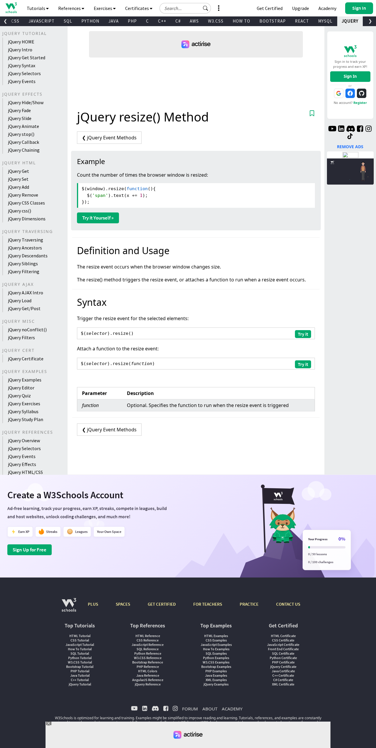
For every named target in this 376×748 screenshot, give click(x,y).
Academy (327, 8)
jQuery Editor (21, 388)
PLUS (93, 604)
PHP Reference (148, 666)
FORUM (190, 709)
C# (178, 21)
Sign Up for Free (29, 549)
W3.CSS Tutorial (80, 662)
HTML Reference (147, 636)
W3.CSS (216, 21)
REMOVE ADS (350, 146)
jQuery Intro (20, 50)
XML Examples (216, 680)
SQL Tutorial (79, 653)
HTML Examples (216, 636)
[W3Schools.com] (69, 608)
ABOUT (209, 709)
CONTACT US (288, 604)
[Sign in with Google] (338, 93)
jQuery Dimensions (27, 219)
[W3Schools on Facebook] (360, 129)
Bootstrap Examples (216, 666)
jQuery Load (19, 300)
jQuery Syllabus (23, 411)
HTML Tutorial (79, 636)
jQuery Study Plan (25, 419)
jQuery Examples (24, 380)
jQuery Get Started (26, 57)
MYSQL (325, 21)
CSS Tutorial (79, 640)
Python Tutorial (80, 658)
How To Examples (216, 649)
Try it (303, 334)
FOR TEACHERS (207, 604)
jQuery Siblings (23, 263)
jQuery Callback (23, 142)
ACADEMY (232, 709)
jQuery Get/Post (24, 308)
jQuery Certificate (25, 359)
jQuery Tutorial (80, 684)
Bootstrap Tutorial (79, 666)
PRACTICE (249, 604)
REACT (302, 21)
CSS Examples (216, 640)
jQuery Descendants (28, 256)
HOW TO (241, 21)
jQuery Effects (22, 464)
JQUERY (350, 21)
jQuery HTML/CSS (25, 472)
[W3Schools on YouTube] (332, 129)
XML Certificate (283, 684)
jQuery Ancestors (25, 248)
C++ (162, 21)
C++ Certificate (283, 675)
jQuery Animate (23, 126)
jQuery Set (18, 179)
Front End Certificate (283, 649)
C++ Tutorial (80, 680)
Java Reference (147, 675)
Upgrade (300, 8)
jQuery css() (19, 211)
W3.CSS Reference (148, 658)
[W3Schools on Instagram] (368, 129)
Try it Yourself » (98, 218)
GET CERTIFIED (162, 604)
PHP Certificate (283, 662)
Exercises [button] (103, 8)
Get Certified (270, 8)
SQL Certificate (283, 653)
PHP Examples (216, 671)
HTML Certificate (283, 636)
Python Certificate (283, 658)
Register (360, 102)
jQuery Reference (148, 684)
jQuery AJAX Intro (25, 293)
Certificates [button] (137, 8)
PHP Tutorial (79, 671)
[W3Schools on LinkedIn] (341, 129)
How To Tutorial (80, 649)
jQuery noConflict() (27, 329)
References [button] (70, 8)
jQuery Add (18, 187)
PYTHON (90, 21)
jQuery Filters (21, 337)
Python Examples (216, 658)
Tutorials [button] (36, 8)
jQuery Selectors (24, 73)
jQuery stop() (21, 134)
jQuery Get (18, 171)
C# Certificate (283, 680)
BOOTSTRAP (272, 21)
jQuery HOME (21, 42)
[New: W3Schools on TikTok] (350, 136)
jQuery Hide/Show (25, 102)
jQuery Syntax (21, 65)
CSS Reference (148, 640)
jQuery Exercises (24, 403)
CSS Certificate (283, 640)
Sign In (350, 76)
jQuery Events (22, 81)
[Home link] (11, 8)
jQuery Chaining (24, 150)
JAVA (113, 21)
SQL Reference (148, 649)
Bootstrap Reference (147, 662)
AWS (194, 21)
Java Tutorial (80, 675)
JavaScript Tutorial (80, 644)
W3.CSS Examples (216, 662)
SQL (68, 21)
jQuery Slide (19, 118)
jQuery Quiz (19, 396)
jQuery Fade (19, 110)
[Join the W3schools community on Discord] (350, 129)
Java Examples (216, 675)
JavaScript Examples (216, 644)
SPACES (123, 604)
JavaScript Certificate (283, 644)
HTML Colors (147, 671)
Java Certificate (283, 671)
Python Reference (147, 653)
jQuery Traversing (25, 240)
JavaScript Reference (148, 644)
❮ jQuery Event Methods (109, 137)
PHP (132, 21)
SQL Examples (216, 653)
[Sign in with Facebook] (350, 93)
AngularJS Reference (147, 680)
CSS (15, 21)
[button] (206, 8)
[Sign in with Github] (361, 93)
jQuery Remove (23, 195)
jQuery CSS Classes (26, 203)
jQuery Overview (24, 440)
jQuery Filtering (23, 271)
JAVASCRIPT (41, 21)
